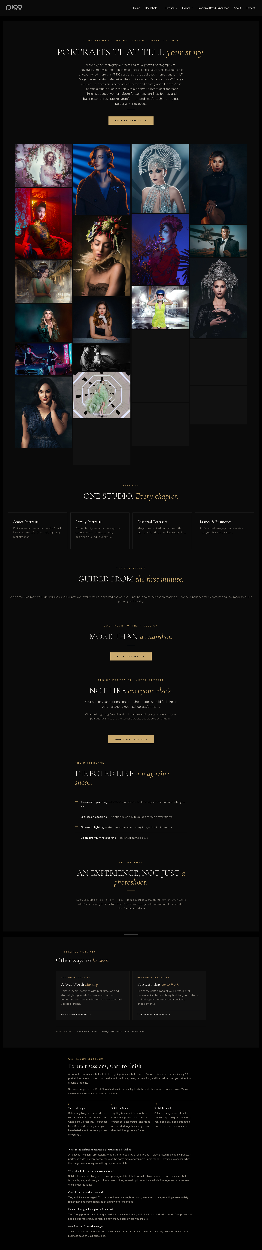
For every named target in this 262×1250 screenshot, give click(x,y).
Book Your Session (131, 656)
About (237, 8)
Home (136, 8)
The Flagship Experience (111, 1031)
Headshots (151, 8)
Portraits (169, 8)
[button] (158, 8)
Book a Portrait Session (135, 1031)
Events (186, 8)
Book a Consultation (131, 120)
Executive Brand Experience (213, 8)
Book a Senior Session (131, 739)
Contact (250, 8)
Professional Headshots (87, 1031)
